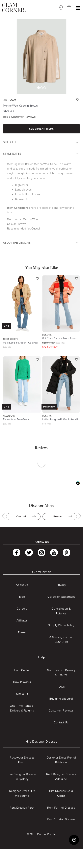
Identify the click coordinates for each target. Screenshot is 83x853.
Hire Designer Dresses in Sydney (21, 776)
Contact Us (61, 722)
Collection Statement (61, 596)
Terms (22, 632)
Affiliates (22, 620)
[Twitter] (29, 552)
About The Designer (17, 242)
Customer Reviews (61, 710)
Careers (22, 608)
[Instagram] (41, 552)
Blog (22, 596)
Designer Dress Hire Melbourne (22, 793)
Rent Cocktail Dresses (61, 819)
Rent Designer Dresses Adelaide (61, 776)
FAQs (61, 686)
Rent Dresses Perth (21, 807)
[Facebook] (16, 552)
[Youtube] (54, 552)
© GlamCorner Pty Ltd (41, 834)
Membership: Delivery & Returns (61, 672)
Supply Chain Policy (61, 625)
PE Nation (47, 335)
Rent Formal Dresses (61, 807)
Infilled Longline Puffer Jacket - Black (61, 419)
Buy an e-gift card (61, 698)
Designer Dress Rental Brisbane (61, 760)
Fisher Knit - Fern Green (16, 419)
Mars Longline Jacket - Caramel (20, 342)
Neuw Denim (9, 416)
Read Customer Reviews (19, 116)
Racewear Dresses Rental (21, 760)
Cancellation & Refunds (61, 611)
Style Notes (12, 153)
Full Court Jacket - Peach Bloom (59, 338)
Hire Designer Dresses (41, 741)
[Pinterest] (66, 552)
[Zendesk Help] (74, 840)
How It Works (22, 682)
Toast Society (10, 339)
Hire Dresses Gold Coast (61, 793)
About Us (22, 585)
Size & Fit (9, 142)
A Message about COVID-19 (61, 639)
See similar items (41, 128)
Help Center (22, 670)
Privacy (61, 585)
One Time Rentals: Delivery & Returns (22, 708)
